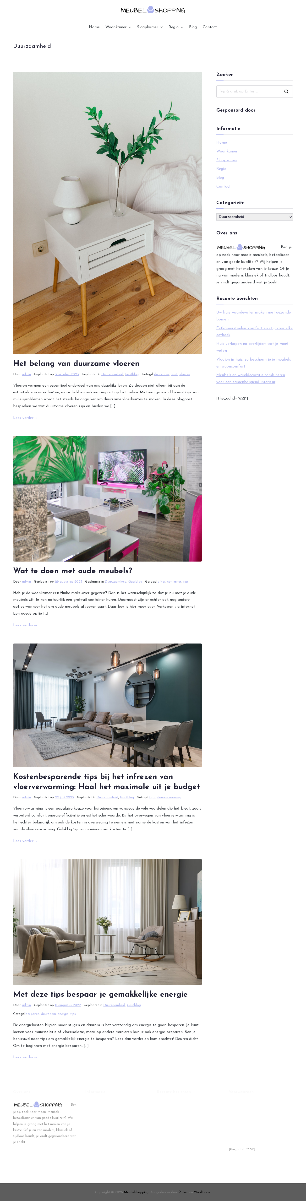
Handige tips (238, 1136)
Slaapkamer (147, 27)
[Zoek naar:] (255, 91)
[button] (128, 27)
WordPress (202, 1192)
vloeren (184, 374)
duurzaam (161, 374)
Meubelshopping (136, 1192)
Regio (174, 27)
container (174, 582)
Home (94, 27)
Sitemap (235, 1128)
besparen (32, 1014)
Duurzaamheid (112, 374)
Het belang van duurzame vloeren (76, 364)
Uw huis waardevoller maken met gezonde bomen (253, 316)
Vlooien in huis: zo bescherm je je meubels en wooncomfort (253, 363)
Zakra (183, 1192)
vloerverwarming (169, 797)
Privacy (234, 1120)
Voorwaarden (239, 1104)
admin (26, 374)
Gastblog (132, 374)
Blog (193, 27)
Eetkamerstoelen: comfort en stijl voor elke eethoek (254, 331)
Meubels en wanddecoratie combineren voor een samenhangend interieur (250, 378)
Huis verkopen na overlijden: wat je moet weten (252, 347)
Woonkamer (115, 27)
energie (63, 1014)
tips (186, 582)
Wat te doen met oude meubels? (72, 571)
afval (161, 582)
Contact (210, 27)
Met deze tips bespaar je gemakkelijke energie (100, 995)
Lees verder (23, 418)
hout (174, 374)
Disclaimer (237, 1112)
